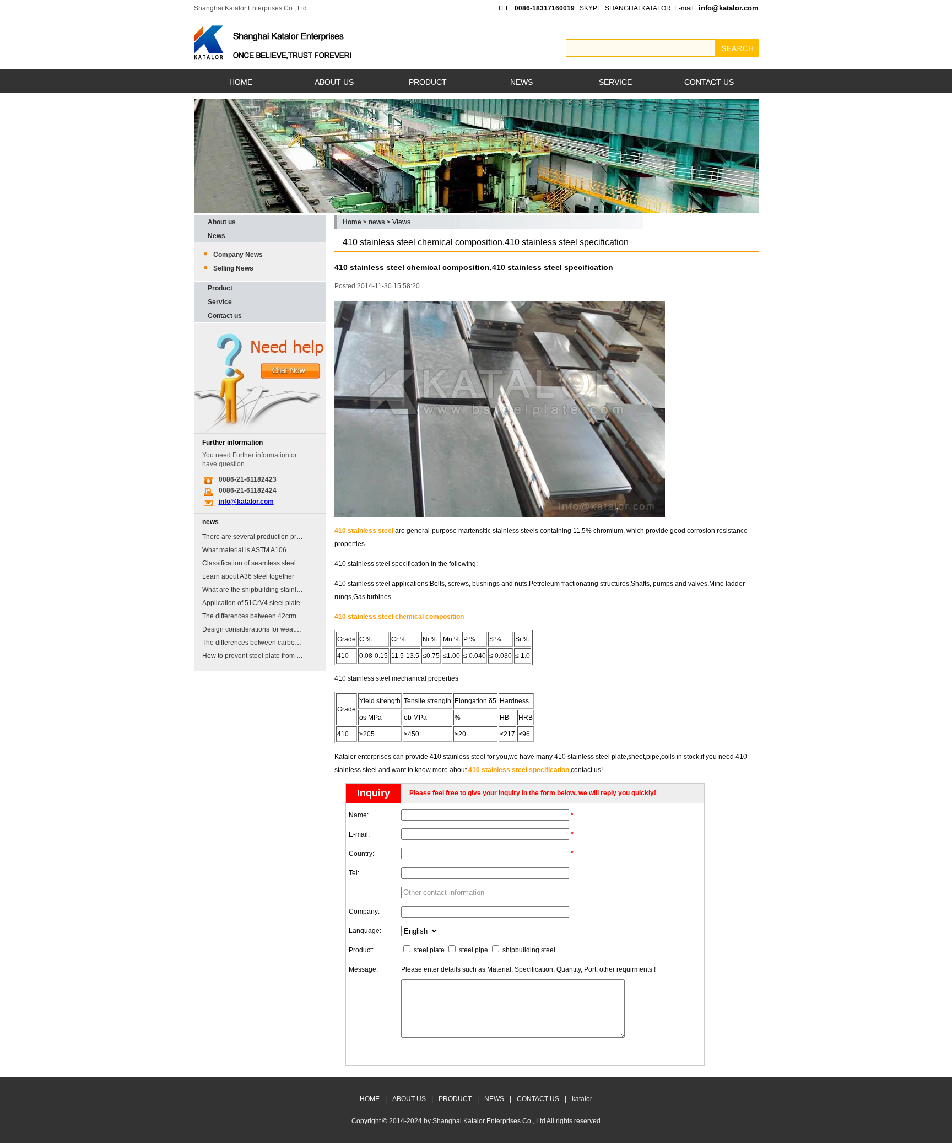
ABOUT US (334, 82)
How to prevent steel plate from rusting (259, 656)
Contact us (225, 316)
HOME (240, 82)
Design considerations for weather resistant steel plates (284, 629)
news (377, 222)
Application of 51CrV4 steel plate (251, 603)
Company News (238, 254)
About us (222, 222)
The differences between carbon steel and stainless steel (287, 642)
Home (352, 222)
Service (220, 302)
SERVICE (615, 82)
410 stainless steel (363, 531)
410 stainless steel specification (518, 770)
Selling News (233, 268)
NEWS (521, 82)
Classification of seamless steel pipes (258, 563)
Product (220, 288)
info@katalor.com (246, 501)
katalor (582, 1099)
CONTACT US (709, 82)
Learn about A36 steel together (248, 576)
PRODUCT (428, 82)
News (216, 236)
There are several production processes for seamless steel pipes (298, 537)
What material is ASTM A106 (244, 550)
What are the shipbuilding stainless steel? (264, 590)
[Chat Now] (260, 431)
